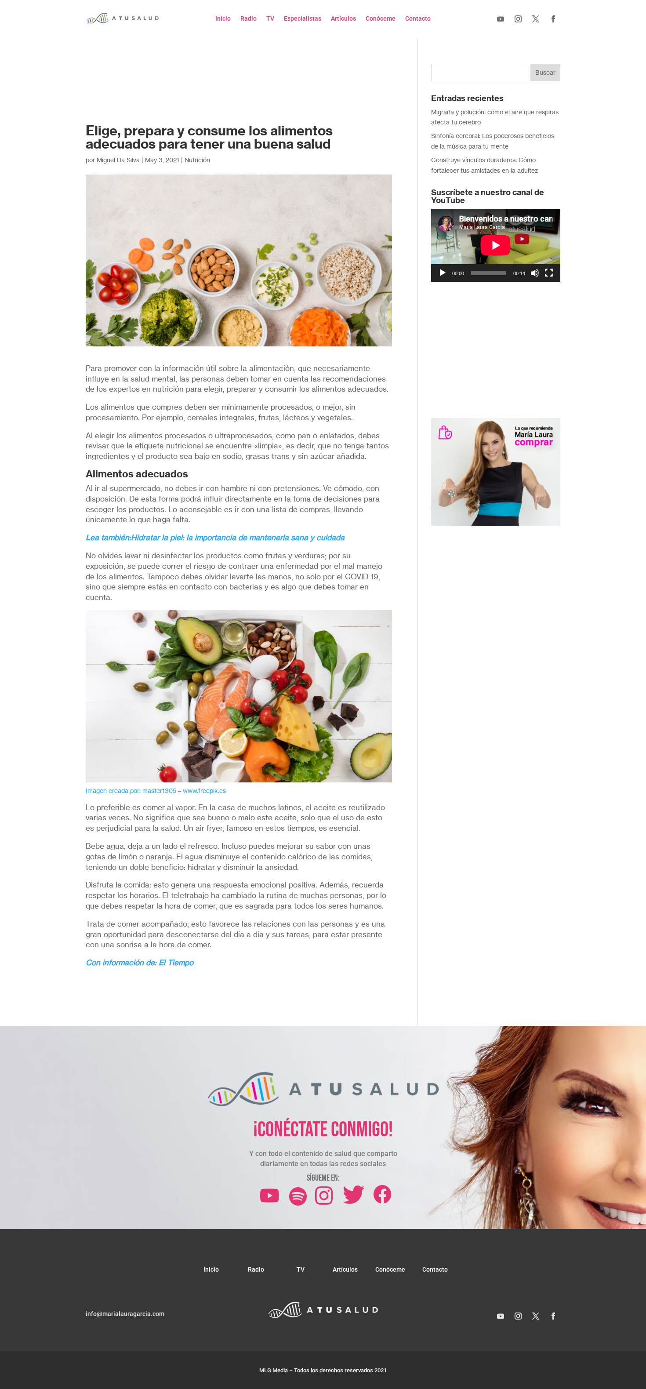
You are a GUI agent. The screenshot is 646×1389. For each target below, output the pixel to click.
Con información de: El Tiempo (139, 962)
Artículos (343, 18)
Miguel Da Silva (118, 160)
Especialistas (302, 18)
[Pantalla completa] (548, 273)
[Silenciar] (534, 273)
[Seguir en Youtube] (501, 19)
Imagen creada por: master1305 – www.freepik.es (156, 790)
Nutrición (197, 160)
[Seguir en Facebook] (553, 19)
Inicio (223, 18)
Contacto (418, 18)
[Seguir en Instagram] (518, 19)
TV (270, 18)
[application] (495, 245)
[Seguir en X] (536, 19)
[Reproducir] (442, 273)
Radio (248, 18)
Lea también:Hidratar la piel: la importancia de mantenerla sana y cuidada (215, 537)
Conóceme (381, 18)
